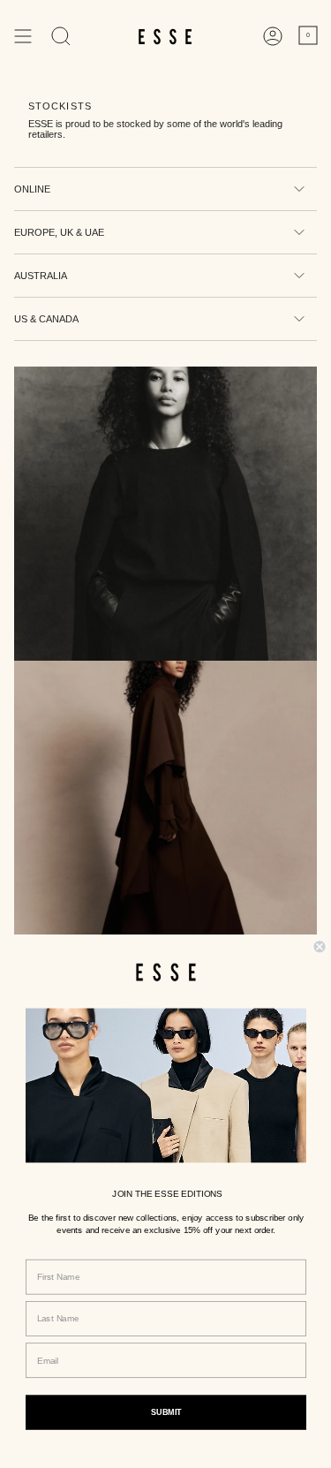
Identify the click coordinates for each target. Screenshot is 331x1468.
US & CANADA (46, 319)
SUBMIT (165, 1413)
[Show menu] (23, 36)
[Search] (60, 36)
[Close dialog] (319, 946)
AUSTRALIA (40, 275)
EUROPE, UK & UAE (59, 232)
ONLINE (32, 189)
